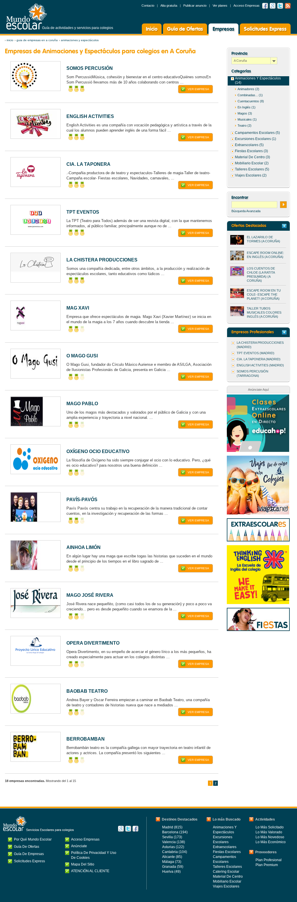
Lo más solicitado (270, 827)
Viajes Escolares (226, 886)
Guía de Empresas (29, 854)
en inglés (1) (247, 107)
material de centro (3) (252, 157)
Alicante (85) (172, 857)
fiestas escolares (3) (251, 151)
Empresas (223, 29)
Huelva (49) (171, 872)
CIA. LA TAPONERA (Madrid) (258, 359)
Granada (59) (172, 867)
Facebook (265, 6)
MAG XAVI (77, 307)
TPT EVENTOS (82, 212)
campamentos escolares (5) (257, 133)
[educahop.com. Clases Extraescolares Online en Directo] (258, 397)
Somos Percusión (89, 68)
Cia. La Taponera (88, 164)
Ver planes (220, 5)
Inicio (151, 29)
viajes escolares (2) (251, 175)
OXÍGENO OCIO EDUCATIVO (97, 451)
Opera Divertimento (92, 643)
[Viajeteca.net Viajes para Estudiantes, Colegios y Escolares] (258, 458)
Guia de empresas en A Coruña (37, 40)
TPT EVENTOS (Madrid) (255, 353)
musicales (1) (247, 119)
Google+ (121, 829)
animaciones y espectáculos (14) (258, 80)
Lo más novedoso (270, 837)
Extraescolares (224, 847)
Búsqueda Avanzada (245, 211)
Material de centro (228, 876)
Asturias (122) (173, 847)
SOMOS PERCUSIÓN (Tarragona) (252, 373)
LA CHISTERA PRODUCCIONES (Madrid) (260, 345)
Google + (273, 6)
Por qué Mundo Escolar (33, 839)
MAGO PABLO (82, 403)
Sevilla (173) (172, 837)
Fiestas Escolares (227, 852)
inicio (10, 40)
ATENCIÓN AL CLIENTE (90, 871)
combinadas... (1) (250, 95)
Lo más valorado (269, 832)
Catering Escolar (226, 872)
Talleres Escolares (227, 867)
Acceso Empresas (246, 5)
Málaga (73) (171, 862)
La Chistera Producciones (101, 259)
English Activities (90, 116)
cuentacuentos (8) (251, 101)
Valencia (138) (173, 842)
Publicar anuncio (195, 5)
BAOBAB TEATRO (87, 691)
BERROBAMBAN (85, 738)
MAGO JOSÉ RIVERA (89, 595)
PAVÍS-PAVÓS (81, 499)
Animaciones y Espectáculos (80, 40)
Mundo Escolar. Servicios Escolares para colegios (38, 824)
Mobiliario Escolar (227, 881)
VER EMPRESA (198, 89)
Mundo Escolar (26, 16)
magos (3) (245, 113)
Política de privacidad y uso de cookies (93, 855)
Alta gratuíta (168, 5)
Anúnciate (79, 846)
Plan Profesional (269, 860)
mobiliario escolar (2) (252, 163)
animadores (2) (248, 89)
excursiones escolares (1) (255, 139)
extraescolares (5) (249, 145)
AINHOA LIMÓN (83, 547)
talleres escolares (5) (252, 169)
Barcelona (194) (175, 832)
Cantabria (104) (174, 852)
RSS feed (288, 6)
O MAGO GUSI (82, 355)
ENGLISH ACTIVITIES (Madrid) (260, 365)
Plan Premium (267, 865)
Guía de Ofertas (185, 29)
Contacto (148, 5)
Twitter (280, 6)
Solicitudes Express (265, 29)
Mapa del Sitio (82, 864)
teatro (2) (244, 125)
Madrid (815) (172, 827)
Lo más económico (271, 842)
